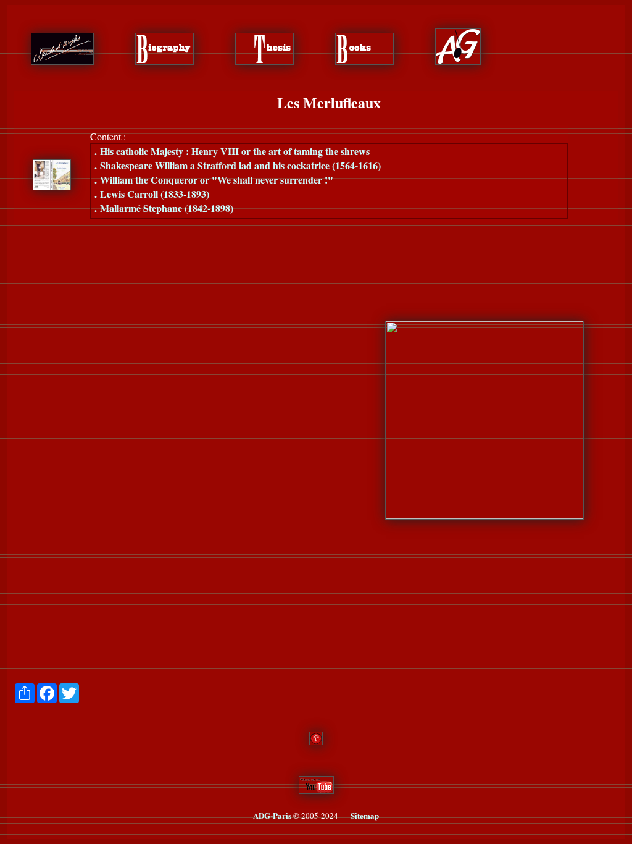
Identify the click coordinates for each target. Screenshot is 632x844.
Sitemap (365, 815)
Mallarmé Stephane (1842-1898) (163, 208)
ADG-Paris (272, 815)
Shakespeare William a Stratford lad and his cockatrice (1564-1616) (237, 165)
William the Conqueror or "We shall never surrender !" (213, 179)
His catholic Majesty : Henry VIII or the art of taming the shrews (232, 151)
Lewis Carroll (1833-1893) (151, 194)
